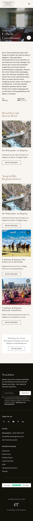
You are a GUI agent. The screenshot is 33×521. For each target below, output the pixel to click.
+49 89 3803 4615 (18, 433)
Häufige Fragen (7, 458)
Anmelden (25, 393)
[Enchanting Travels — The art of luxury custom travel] (8, 4)
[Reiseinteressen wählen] (18, 421)
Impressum (6, 451)
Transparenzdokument (9, 468)
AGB (3, 464)
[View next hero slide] (29, 38)
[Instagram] (8, 421)
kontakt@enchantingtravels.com (13, 436)
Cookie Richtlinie (7, 461)
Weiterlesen (16, 348)
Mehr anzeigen (11, 162)
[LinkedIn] (23, 421)
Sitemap (5, 471)
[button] (28, 123)
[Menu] (29, 4)
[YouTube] (13, 421)
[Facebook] (4, 421)
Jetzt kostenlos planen (9, 440)
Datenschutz (6, 454)
